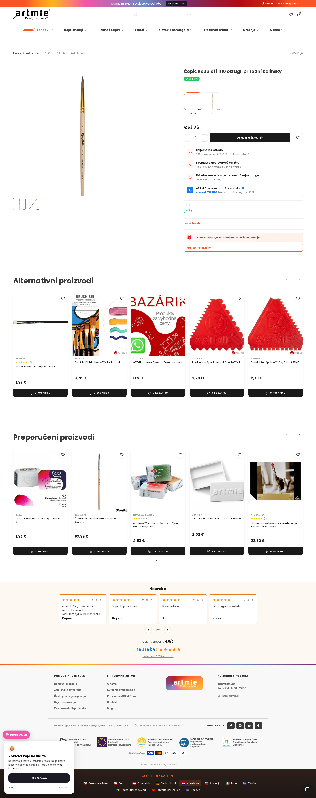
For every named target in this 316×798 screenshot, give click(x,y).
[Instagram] (240, 725)
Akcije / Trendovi (36, 30)
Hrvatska (190, 783)
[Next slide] (299, 435)
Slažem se (39, 778)
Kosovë (193, 790)
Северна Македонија (166, 790)
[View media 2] (33, 204)
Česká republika (95, 783)
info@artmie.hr (230, 695)
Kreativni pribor (215, 30)
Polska (120, 783)
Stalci (139, 30)
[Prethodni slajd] (78, 325)
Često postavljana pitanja (70, 696)
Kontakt (112, 702)
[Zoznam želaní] (291, 14)
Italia (231, 783)
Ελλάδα (249, 783)
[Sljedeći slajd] (119, 325)
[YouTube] (249, 725)
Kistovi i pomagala (174, 30)
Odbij (12, 787)
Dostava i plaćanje (65, 683)
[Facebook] (231, 725)
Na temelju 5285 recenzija (158, 656)
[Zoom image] (82, 138)
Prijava (269, 3)
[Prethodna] (148, 630)
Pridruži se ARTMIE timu (122, 696)
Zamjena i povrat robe (67, 689)
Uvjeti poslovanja (65, 702)
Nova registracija (290, 3)
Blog (110, 708)
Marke (275, 30)
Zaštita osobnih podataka (70, 708)
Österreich (141, 783)
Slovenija (212, 783)
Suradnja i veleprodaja (121, 689)
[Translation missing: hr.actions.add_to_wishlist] (63, 298)
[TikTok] (258, 725)
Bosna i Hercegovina (131, 790)
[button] (156, 560)
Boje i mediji (73, 30)
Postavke (64, 787)
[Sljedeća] (167, 630)
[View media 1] (19, 204)
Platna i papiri (109, 30)
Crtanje (249, 30)
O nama (112, 683)
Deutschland (166, 783)
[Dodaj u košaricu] (40, 393)
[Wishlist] (298, 137)
